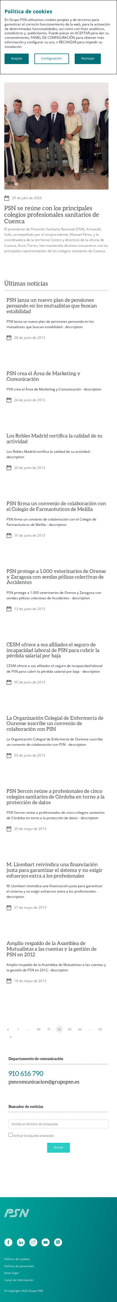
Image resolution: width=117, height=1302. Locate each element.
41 (49, 1029)
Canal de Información (18, 1280)
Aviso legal (11, 1273)
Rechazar (87, 58)
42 (59, 1029)
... (28, 1029)
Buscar (58, 1147)
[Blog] (58, 1242)
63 (100, 1029)
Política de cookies (17, 1259)
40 (38, 1029)
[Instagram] (33, 1242)
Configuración (51, 58)
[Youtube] (45, 1242)
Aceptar (16, 58)
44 (80, 1029)
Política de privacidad (19, 1266)
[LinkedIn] (21, 1242)
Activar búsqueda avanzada (33, 1135)
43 (69, 1029)
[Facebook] (8, 1242)
